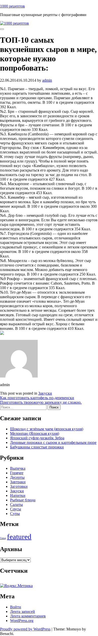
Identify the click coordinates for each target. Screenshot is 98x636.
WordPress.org (21, 620)
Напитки (17, 495)
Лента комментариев (28, 616)
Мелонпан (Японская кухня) (34, 433)
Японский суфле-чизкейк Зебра (37, 438)
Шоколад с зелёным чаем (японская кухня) (46, 429)
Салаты (16, 504)
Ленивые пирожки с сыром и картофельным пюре (53, 442)
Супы (15, 513)
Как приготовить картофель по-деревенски (37, 398)
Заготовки (19, 486)
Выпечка (17, 468)
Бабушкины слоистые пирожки (37, 447)
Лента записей (22, 611)
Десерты (17, 477)
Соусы (15, 509)
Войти (15, 607)
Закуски (45, 393)
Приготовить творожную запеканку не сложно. (41, 402)
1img (3, 538)
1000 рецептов (12, 6)
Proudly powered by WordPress (25, 629)
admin (47, 80)
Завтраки (18, 482)
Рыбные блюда (22, 500)
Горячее (16, 473)
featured (19, 537)
